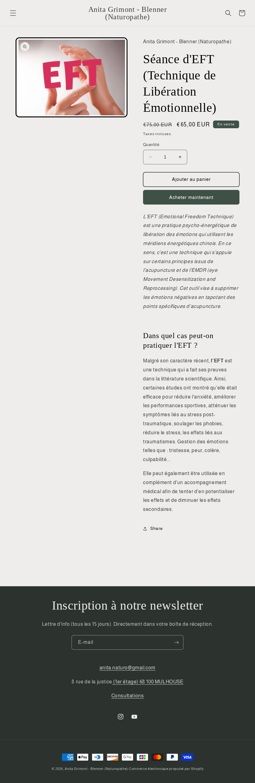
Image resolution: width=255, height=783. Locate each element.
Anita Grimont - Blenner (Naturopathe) (96, 769)
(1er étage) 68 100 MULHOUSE (147, 681)
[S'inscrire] (176, 642)
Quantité (151, 144)
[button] (13, 13)
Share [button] (156, 528)
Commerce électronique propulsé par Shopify (166, 769)
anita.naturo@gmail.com (127, 667)
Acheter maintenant (191, 197)
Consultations (127, 695)
